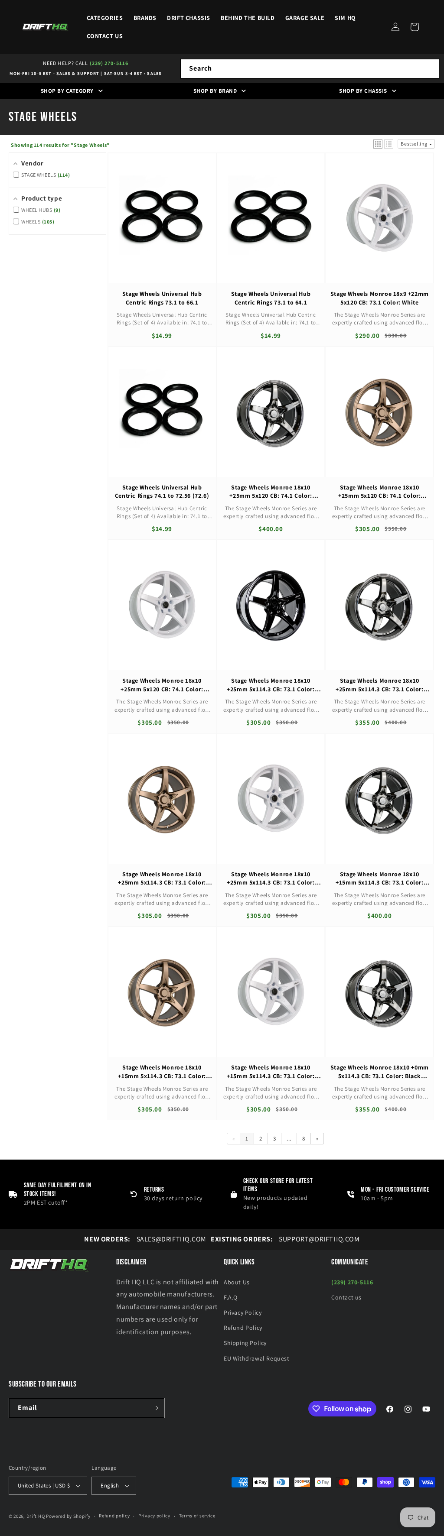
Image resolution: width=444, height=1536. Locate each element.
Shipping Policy (245, 1343)
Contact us (346, 1297)
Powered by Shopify (68, 1516)
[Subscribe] (154, 1408)
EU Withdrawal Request (257, 1358)
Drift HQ (35, 1516)
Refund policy (114, 1516)
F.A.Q (231, 1297)
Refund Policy (243, 1328)
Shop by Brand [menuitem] (215, 90)
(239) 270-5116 (109, 63)
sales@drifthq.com (145, 1239)
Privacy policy (154, 1516)
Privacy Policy (242, 1312)
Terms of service (197, 1516)
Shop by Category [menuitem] (67, 90)
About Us (237, 1282)
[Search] (429, 68)
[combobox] (309, 68)
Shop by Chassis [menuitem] (363, 90)
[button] (414, 26)
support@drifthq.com (285, 1239)
